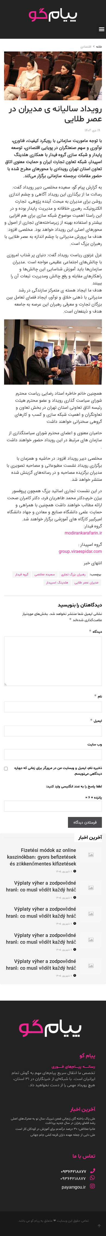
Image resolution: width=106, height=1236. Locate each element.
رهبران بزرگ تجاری (73, 574)
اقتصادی (85, 47)
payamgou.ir (74, 1187)
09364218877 (73, 1179)
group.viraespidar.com (80, 552)
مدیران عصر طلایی (86, 582)
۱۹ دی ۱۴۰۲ (92, 130)
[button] (101, 28)
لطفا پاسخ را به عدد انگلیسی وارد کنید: (74, 786)
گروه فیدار (21, 574)
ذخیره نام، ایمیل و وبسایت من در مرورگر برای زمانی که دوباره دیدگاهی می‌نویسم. (58, 771)
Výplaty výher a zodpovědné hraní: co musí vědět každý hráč (41, 887)
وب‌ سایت (95, 744)
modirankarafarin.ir (83, 533)
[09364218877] (92, 1170)
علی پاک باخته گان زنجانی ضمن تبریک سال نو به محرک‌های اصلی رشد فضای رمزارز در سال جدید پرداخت (53, 1121)
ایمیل (96, 721)
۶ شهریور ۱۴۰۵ (64, 871)
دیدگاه (95, 631)
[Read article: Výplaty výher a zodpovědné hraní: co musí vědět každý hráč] (91, 888)
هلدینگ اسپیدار (57, 582)
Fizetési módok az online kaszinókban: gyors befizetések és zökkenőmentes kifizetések (41, 857)
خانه (99, 47)
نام (98, 696)
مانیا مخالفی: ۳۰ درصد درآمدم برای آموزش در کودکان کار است (55, 1129)
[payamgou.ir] (92, 1186)
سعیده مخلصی (45, 574)
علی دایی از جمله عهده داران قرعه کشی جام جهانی (62, 1135)
